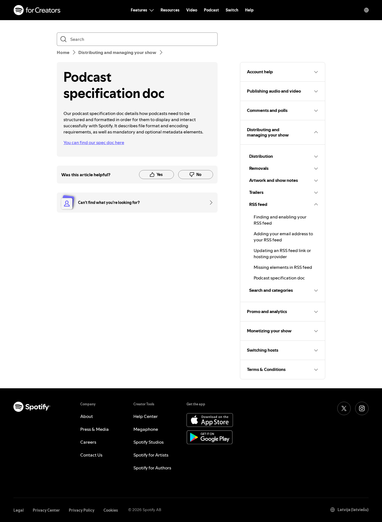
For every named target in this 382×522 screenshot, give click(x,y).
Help (249, 10)
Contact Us (91, 455)
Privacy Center (46, 510)
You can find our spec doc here (93, 142)
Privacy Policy (82, 510)
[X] (344, 408)
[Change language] (366, 10)
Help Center (145, 416)
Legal (18, 510)
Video (191, 10)
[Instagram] (362, 408)
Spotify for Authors (152, 468)
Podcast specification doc (279, 278)
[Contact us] (209, 202)
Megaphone (145, 429)
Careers (88, 442)
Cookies (110, 510)
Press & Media (94, 429)
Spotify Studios (148, 442)
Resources (170, 10)
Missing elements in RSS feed (283, 267)
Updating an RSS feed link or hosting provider (282, 253)
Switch (232, 10)
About (86, 416)
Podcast (211, 10)
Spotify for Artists (150, 455)
